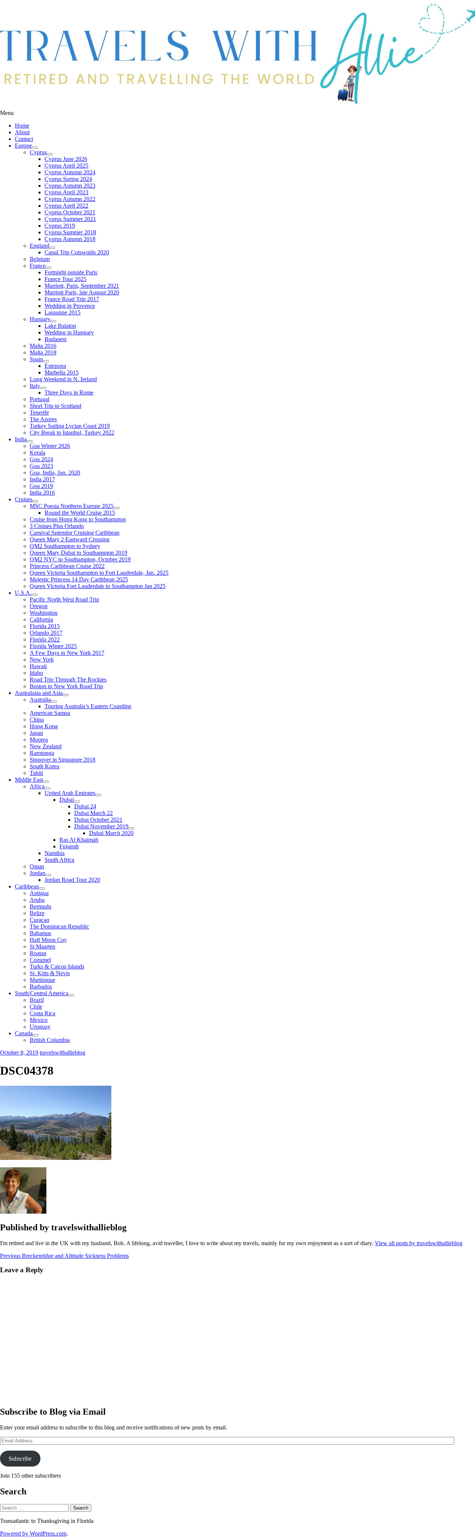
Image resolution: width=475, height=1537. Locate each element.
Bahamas (40, 933)
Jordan (37, 873)
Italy (35, 386)
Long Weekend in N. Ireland (63, 379)
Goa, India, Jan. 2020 (55, 472)
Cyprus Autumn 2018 (70, 239)
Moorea (39, 739)
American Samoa (50, 713)
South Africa (59, 860)
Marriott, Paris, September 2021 (82, 286)
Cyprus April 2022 (66, 205)
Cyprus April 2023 (66, 192)
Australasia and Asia (39, 693)
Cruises (23, 499)
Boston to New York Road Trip (66, 686)
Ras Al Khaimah (78, 840)
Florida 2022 (45, 639)
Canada (24, 1033)
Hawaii (38, 666)
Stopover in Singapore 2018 (62, 759)
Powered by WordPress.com (33, 1533)
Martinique (42, 980)
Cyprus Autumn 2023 (70, 185)
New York (42, 659)
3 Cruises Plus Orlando (57, 526)
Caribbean (27, 886)
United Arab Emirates (70, 793)
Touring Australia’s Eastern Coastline (88, 706)
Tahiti (36, 773)
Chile (36, 1006)
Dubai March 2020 (111, 833)
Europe (23, 145)
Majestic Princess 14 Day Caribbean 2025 (79, 579)
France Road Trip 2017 (72, 299)
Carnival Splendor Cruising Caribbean (74, 533)
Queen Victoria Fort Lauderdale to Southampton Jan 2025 (98, 586)
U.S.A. (23, 593)
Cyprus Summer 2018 (70, 232)
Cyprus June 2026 (66, 159)
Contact (24, 139)
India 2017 (42, 479)
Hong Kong (44, 726)
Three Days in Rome (69, 392)
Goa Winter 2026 (50, 446)
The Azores (43, 419)
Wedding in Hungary (69, 332)
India (21, 439)
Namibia (55, 853)
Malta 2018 (43, 352)
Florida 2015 (45, 626)
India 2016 (42, 492)
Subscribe (20, 1458)
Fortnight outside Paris (71, 272)
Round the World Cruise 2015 (80, 512)
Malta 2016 (43, 346)
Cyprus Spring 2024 (68, 179)
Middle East (29, 779)
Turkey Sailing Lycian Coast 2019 (70, 426)
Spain (36, 359)
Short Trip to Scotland (55, 406)
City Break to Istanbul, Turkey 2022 (72, 432)
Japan (36, 733)
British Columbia (50, 1040)
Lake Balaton (60, 326)
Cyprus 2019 (60, 225)
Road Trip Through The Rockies (68, 679)
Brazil (37, 1000)
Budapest (55, 339)
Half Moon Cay (48, 940)
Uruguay (40, 1026)
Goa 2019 (41, 486)
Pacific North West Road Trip (64, 599)
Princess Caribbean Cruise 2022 (67, 566)
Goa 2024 (41, 459)
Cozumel (40, 960)
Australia (40, 699)
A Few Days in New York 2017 (67, 653)
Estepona (55, 366)
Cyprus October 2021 (70, 212)
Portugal (39, 399)
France (38, 266)
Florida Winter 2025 (53, 646)
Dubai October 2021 (98, 820)
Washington (44, 613)
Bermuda (40, 906)
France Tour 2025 (65, 279)
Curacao (39, 920)
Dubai (66, 799)
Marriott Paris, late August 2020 (82, 292)
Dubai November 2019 (101, 826)
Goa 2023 (41, 466)
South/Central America (41, 993)
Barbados (41, 986)
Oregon (39, 606)
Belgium (40, 259)
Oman (37, 866)
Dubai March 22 (93, 813)
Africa (37, 786)
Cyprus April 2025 (66, 165)
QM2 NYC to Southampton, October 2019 (80, 559)
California (41, 619)
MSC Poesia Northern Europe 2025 (72, 506)
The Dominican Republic (59, 926)
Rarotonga (42, 753)
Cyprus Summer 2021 (70, 219)
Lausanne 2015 (63, 312)
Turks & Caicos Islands (57, 966)
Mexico (39, 1020)
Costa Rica (42, 1013)
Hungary (40, 319)
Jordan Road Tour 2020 (72, 880)
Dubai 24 (85, 806)
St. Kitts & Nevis (50, 973)
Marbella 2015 (62, 372)
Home (22, 125)
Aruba (37, 900)
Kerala (37, 452)
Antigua (39, 893)
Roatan (38, 953)
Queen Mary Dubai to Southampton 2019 (78, 553)
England (39, 246)
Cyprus (38, 152)
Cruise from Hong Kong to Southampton (78, 519)
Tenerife (39, 412)
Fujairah (69, 846)
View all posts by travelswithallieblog (418, 1243)
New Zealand (46, 746)
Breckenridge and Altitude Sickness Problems (64, 1256)
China (37, 719)
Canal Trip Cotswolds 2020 (77, 252)
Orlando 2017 (46, 633)
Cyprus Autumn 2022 (70, 199)
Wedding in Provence (70, 306)
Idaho (36, 673)
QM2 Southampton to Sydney (65, 546)
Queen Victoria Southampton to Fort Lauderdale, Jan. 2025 (99, 573)
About (22, 132)
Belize (37, 913)
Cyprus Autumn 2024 (70, 172)
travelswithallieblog (62, 1052)
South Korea (44, 766)
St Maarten (42, 946)
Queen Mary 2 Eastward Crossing (69, 539)
